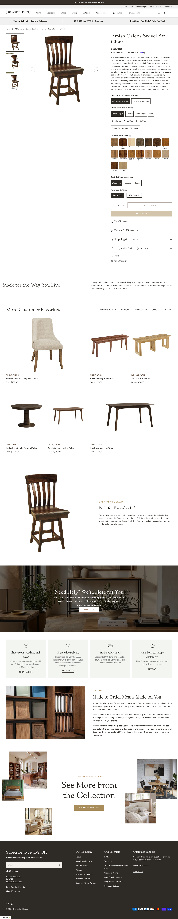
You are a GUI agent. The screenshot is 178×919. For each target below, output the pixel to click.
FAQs (132, 7)
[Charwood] (148, 142)
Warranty (108, 861)
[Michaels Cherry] (140, 154)
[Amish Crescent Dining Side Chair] (47, 345)
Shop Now (99, 21)
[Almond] (114, 142)
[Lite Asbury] (123, 154)
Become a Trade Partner (86, 883)
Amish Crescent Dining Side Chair (22, 378)
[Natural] (148, 154)
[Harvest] (114, 154)
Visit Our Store (155, 7)
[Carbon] (140, 142)
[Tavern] (114, 165)
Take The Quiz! (158, 21)
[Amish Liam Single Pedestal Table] (26, 414)
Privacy (79, 870)
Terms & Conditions (84, 874)
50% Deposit (134, 195)
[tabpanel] (89, 385)
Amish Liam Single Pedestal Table (21, 448)
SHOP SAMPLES (26, 672)
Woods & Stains (111, 873)
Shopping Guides (111, 886)
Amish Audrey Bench (141, 378)
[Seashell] (165, 154)
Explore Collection (39, 21)
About (124, 7)
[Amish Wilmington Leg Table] (68, 414)
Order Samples (141, 7)
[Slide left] (32, 70)
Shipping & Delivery (84, 861)
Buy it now (141, 213)
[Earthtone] (157, 142)
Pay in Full (117, 195)
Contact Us (168, 7)
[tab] (108, 310)
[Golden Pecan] (165, 142)
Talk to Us (89, 609)
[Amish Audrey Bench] (151, 345)
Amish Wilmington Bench (101, 378)
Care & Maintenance (113, 877)
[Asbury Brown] (123, 142)
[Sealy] (157, 154)
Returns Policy (82, 865)
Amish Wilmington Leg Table (61, 448)
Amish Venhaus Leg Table (101, 448)
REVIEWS (152, 669)
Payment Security (83, 878)
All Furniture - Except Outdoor (26, 29)
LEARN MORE (68, 670)
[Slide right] (97, 70)
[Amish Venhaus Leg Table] (131, 414)
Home (8, 29)
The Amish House (20, 909)
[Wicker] (123, 165)
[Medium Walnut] (131, 154)
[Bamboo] (131, 142)
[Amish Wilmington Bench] (110, 345)
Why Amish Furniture (113, 881)
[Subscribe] (59, 864)
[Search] (159, 12)
